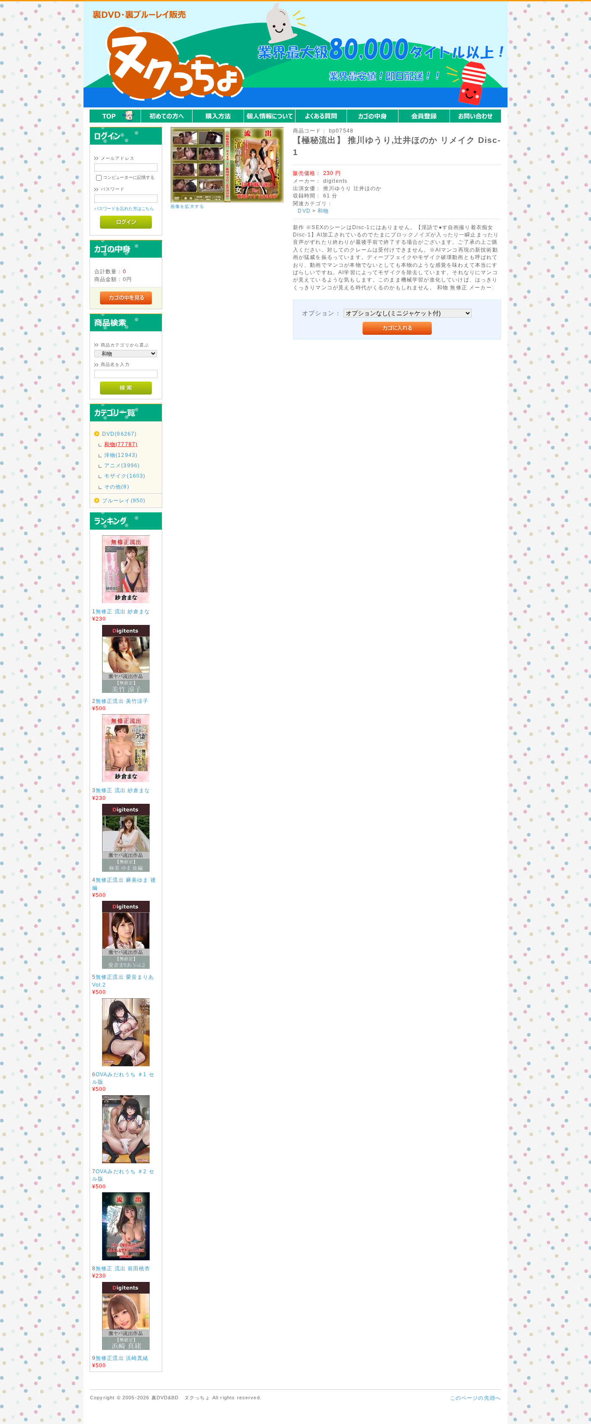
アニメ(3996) (122, 465)
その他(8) (116, 486)
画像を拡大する (187, 206)
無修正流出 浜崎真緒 (122, 1358)
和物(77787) (121, 444)
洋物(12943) (121, 455)
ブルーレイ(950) (124, 500)
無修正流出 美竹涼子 (122, 701)
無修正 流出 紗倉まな (123, 611)
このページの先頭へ (475, 1398)
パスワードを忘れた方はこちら (124, 208)
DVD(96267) (119, 434)
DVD (304, 211)
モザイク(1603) (125, 476)
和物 (323, 211)
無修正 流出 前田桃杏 (123, 1268)
